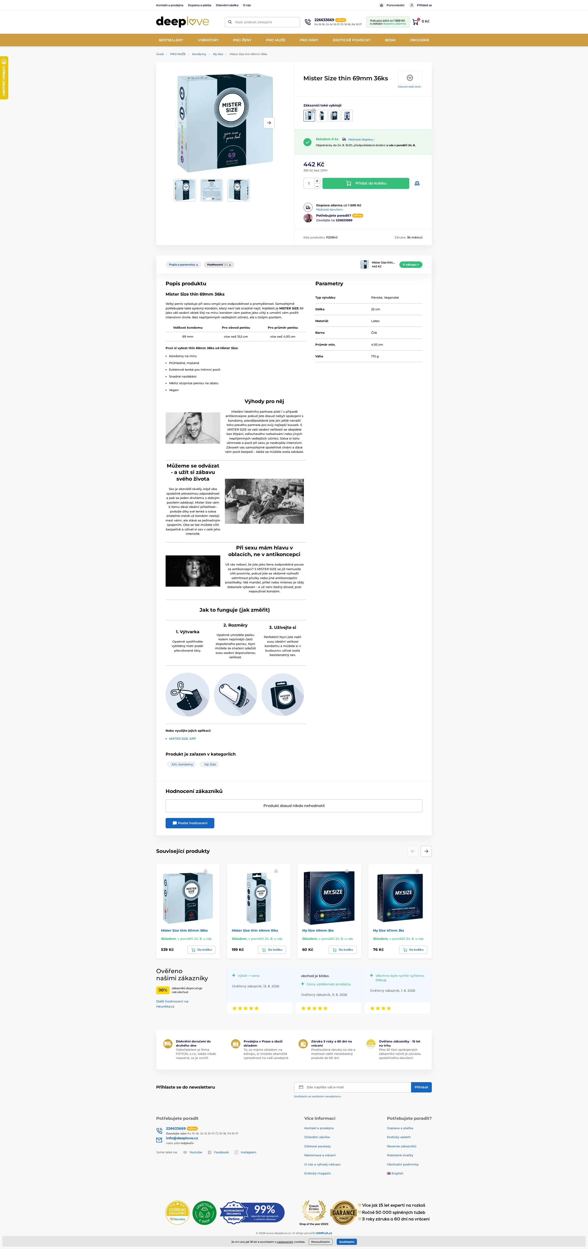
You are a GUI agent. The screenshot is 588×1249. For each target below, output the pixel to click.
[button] (268, 122)
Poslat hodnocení (192, 823)
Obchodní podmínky (403, 1164)
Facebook (221, 1152)
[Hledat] (230, 22)
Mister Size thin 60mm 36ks (184, 930)
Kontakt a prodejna (169, 5)
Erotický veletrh (399, 1137)
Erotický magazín (317, 1173)
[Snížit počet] (317, 186)
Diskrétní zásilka (227, 5)
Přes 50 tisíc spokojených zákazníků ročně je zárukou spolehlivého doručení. (400, 1054)
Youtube (195, 1152)
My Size (218, 54)
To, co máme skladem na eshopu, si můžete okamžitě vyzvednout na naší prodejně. (266, 1054)
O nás (247, 5)
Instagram (248, 1152)
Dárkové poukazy (317, 1146)
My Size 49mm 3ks (318, 930)
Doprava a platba (199, 5)
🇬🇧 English (395, 1173)
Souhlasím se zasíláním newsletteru (317, 1096)
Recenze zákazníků (401, 1146)
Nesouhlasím (320, 1241)
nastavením (285, 1241)
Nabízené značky (400, 1155)
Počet (309, 183)
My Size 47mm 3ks (388, 930)
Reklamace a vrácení (320, 1155)
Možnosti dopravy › (361, 139)
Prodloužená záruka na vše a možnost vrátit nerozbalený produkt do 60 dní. (333, 1054)
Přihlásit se (424, 5)
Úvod (160, 54)
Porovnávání (395, 5)
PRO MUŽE (178, 54)
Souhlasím (346, 1241)
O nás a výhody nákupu (322, 1164)
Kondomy (199, 54)
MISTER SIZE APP (182, 738)
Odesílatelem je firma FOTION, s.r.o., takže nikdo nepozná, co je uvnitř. (196, 1054)
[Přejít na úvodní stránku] (182, 22)
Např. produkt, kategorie (253, 22)
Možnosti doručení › (330, 209)
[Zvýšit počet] (317, 181)
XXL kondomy (182, 764)
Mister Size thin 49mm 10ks (255, 930)
